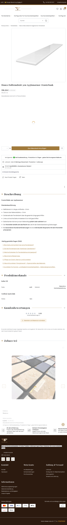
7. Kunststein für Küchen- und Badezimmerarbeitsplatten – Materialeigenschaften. (29, 267)
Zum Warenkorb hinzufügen (37, 148)
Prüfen (19, 2)
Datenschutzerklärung (7, 489)
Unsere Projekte (5, 493)
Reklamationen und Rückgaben (9, 491)
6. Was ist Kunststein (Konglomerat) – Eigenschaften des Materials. (24, 263)
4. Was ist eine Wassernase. (11, 256)
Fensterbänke (14, 25)
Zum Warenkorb (63, 424)
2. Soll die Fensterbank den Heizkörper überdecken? (19, 249)
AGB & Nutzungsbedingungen (9, 486)
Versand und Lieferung (52, 476)
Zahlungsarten (50, 474)
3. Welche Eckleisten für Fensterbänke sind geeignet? (20, 252)
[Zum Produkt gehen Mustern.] (33, 377)
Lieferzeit (48, 469)
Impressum (4, 472)
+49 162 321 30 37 (49, 2)
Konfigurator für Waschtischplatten (55, 472)
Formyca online (5, 25)
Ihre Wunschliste (28, 474)
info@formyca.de (61, 2)
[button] (46, 20)
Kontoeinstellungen (29, 472)
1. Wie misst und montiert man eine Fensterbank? (18, 245)
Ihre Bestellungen (28, 469)
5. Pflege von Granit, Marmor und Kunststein (17, 260)
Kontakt (3, 469)
